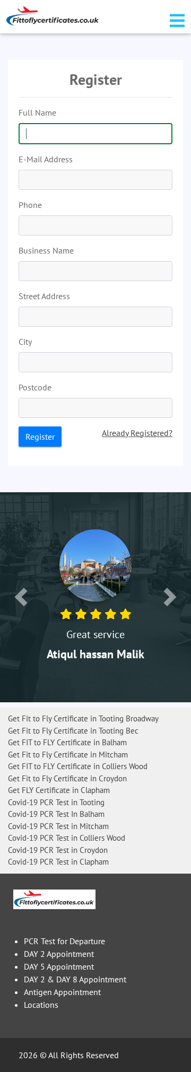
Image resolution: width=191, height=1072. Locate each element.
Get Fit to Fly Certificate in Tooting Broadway (83, 718)
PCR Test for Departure (64, 941)
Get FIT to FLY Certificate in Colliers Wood (77, 766)
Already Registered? (137, 433)
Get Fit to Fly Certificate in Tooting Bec (73, 731)
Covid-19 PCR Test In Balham (56, 814)
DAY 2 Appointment (59, 953)
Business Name (46, 250)
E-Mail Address (46, 159)
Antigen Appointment (62, 992)
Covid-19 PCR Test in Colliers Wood (66, 838)
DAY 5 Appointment (59, 966)
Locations (41, 1004)
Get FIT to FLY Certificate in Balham (67, 742)
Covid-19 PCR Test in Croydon (58, 850)
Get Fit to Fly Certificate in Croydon (67, 778)
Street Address (44, 296)
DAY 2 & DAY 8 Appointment (75, 979)
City (25, 341)
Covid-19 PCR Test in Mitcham (58, 826)
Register (40, 436)
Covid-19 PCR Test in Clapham (58, 862)
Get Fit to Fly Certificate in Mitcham (68, 754)
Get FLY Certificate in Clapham (59, 790)
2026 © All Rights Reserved (69, 1055)
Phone (30, 204)
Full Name (37, 112)
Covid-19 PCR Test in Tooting (56, 802)
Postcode (35, 387)
